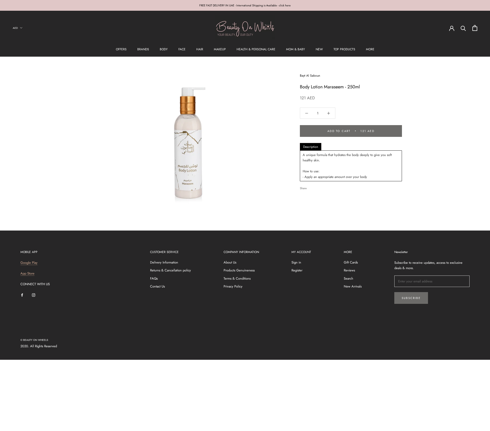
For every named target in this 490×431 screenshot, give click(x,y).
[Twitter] (318, 187)
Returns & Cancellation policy (170, 270)
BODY (164, 49)
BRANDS (143, 49)
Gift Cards (351, 262)
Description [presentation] (310, 147)
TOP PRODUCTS (344, 49)
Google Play (29, 262)
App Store (27, 273)
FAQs (154, 278)
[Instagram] (33, 294)
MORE (370, 49)
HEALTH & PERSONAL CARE (256, 49)
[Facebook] (311, 187)
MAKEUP (220, 49)
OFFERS (121, 49)
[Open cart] (474, 28)
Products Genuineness (239, 270)
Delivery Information (164, 262)
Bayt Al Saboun (310, 75)
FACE (182, 49)
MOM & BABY (295, 49)
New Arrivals (353, 286)
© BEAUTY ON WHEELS (34, 340)
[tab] (310, 147)
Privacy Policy (233, 286)
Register (296, 270)
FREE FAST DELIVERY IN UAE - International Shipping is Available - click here (245, 5)
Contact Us (157, 286)
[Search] (463, 28)
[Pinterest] (324, 187)
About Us (230, 262)
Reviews (349, 270)
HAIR (199, 49)
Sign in (296, 262)
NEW (319, 49)
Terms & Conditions (237, 278)
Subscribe (411, 298)
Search (348, 278)
